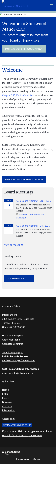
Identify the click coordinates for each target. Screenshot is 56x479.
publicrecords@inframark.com (18, 360)
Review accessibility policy (17, 425)
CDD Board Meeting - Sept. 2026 (33, 200)
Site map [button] (36, 459)
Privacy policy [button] (22, 459)
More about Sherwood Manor (24, 48)
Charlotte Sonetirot (12, 343)
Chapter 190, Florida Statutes (18, 95)
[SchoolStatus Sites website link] (11, 453)
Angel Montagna (11, 339)
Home (5, 389)
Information (8, 410)
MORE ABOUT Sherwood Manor (24, 179)
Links (5, 393)
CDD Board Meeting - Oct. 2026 (33, 225)
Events (5, 398)
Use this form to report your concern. (22, 435)
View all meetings (13, 244)
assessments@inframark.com (18, 373)
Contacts (7, 406)
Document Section (19, 278)
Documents (8, 402)
